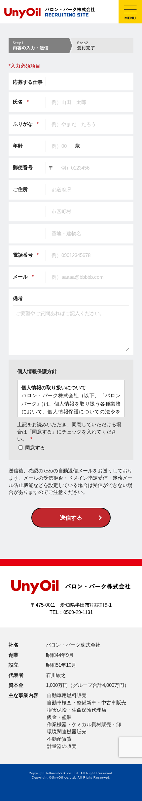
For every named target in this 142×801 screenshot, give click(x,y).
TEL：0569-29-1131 (71, 612)
